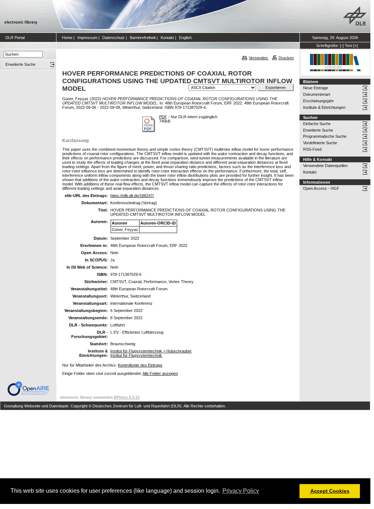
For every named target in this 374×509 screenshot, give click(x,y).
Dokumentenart (316, 94)
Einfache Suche (317, 123)
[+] (355, 45)
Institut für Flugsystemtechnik (136, 355)
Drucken (286, 58)
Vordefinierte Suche (320, 143)
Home (67, 37)
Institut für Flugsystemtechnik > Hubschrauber (151, 351)
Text (348, 45)
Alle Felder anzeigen (160, 373)
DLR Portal (15, 37)
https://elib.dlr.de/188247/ (132, 195)
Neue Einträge (315, 88)
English (185, 37)
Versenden (259, 58)
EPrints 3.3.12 (127, 397)
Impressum (87, 37)
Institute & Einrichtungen (324, 107)
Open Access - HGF (321, 188)
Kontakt (167, 37)
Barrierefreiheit (143, 37)
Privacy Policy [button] (240, 491)
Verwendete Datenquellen (325, 165)
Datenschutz (113, 37)
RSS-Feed (312, 149)
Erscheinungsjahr (318, 101)
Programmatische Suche (325, 136)
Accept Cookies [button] (329, 491)
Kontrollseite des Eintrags (140, 365)
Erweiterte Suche (318, 130)
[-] (342, 45)
